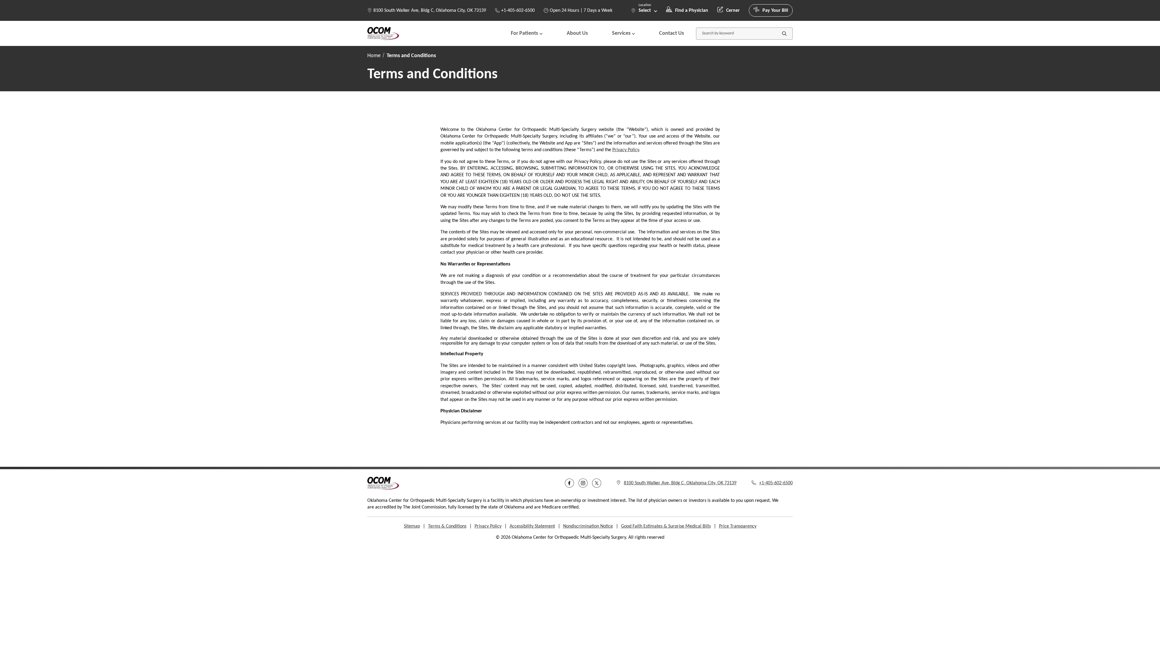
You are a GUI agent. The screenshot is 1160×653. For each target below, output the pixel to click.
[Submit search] (784, 33)
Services (621, 33)
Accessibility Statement (532, 526)
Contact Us (671, 33)
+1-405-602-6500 (518, 10)
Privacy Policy (625, 150)
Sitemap (412, 526)
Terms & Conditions (447, 526)
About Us (577, 33)
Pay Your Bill (775, 10)
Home (374, 56)
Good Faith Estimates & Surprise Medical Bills (666, 526)
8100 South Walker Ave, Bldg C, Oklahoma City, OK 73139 (429, 10)
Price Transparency (737, 526)
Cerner (733, 10)
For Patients (524, 33)
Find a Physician (691, 10)
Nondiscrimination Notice (588, 526)
